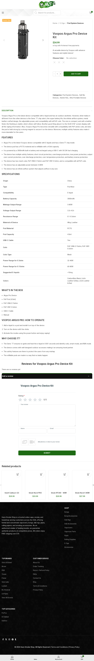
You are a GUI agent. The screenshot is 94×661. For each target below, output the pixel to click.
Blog (34, 582)
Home (55, 23)
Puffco (4, 613)
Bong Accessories (70, 516)
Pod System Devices (75, 23)
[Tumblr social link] (15, 639)
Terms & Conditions (40, 586)
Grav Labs (5, 582)
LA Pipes (5, 594)
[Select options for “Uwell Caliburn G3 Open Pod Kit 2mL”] (18, 474)
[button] (4, 40)
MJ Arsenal (6, 590)
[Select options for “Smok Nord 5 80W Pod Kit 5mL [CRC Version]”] (88, 474)
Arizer (4, 566)
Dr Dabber (5, 617)
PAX (3, 570)
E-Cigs (62, 23)
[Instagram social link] (9, 639)
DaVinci (4, 621)
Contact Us (37, 578)
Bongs (66, 512)
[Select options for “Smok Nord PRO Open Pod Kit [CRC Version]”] (41, 474)
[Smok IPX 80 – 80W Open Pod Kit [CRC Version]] (59, 480)
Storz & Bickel (7, 562)
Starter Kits (64, 98)
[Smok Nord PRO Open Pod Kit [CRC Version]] (35, 480)
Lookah (4, 586)
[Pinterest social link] (12, 639)
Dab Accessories (70, 524)
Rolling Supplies (70, 539)
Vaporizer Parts (70, 531)
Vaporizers (68, 528)
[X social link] (6, 639)
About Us (36, 562)
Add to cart (76, 74)
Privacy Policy (38, 590)
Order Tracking (38, 566)
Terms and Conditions (59, 647)
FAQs (35, 574)
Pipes (66, 535)
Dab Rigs (67, 520)
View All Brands (7, 598)
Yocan (4, 574)
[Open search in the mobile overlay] (47, 12)
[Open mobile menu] (3, 12)
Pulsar (4, 578)
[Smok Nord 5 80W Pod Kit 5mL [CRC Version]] (82, 480)
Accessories (68, 547)
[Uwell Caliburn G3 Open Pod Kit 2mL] (12, 480)
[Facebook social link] (3, 639)
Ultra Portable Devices (78, 98)
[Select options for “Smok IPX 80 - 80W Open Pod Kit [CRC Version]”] (65, 474)
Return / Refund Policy (41, 570)
